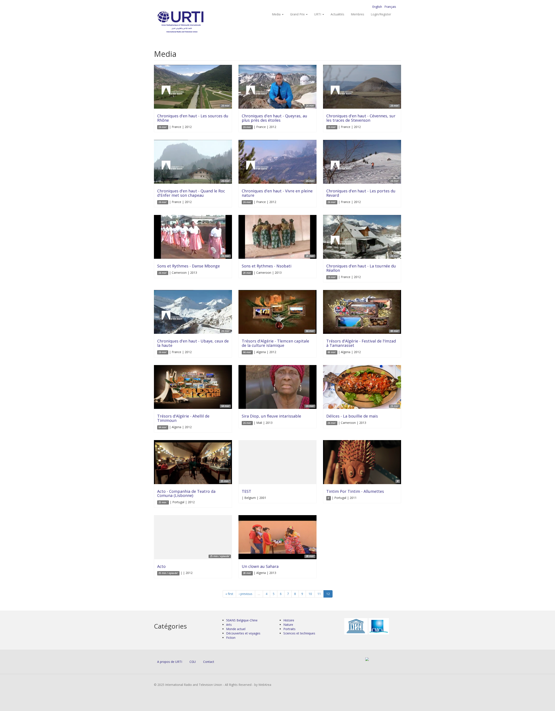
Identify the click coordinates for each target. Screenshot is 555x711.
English (377, 7)
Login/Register (381, 14)
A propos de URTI (169, 662)
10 (310, 594)
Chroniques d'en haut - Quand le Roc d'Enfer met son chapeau (191, 193)
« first (229, 594)
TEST (246, 491)
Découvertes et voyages (243, 633)
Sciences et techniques (299, 633)
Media (276, 14)
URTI (318, 14)
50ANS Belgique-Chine (242, 620)
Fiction (230, 638)
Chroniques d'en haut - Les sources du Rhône (192, 118)
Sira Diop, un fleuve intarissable (271, 416)
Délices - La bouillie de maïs (352, 416)
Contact (208, 662)
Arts (229, 625)
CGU (192, 662)
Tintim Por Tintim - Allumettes (355, 491)
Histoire (288, 620)
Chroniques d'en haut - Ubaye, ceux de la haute (193, 343)
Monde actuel (235, 629)
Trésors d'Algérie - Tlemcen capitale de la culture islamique (275, 343)
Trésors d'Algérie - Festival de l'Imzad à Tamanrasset (361, 343)
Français (390, 7)
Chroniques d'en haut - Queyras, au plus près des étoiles (274, 118)
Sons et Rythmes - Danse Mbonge (188, 266)
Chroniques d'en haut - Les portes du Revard (360, 193)
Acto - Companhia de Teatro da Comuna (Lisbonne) (186, 493)
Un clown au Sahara (260, 566)
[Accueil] (189, 22)
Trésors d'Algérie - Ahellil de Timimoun (183, 418)
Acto (161, 566)
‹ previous (245, 594)
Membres (357, 14)
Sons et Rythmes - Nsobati (266, 266)
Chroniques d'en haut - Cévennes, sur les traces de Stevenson (360, 118)
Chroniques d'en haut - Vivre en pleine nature (277, 193)
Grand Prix (297, 14)
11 (319, 594)
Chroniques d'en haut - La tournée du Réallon (361, 268)
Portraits (289, 629)
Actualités (337, 14)
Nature (288, 625)
